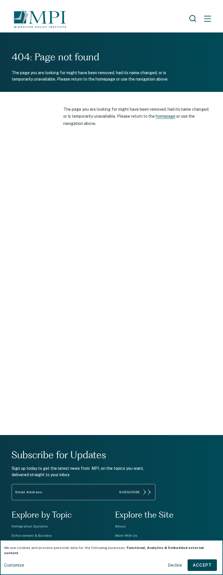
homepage (165, 116)
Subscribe (129, 492)
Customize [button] (14, 565)
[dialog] (111, 557)
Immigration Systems (30, 526)
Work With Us (126, 536)
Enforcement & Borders (32, 536)
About (120, 526)
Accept (202, 565)
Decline (175, 565)
